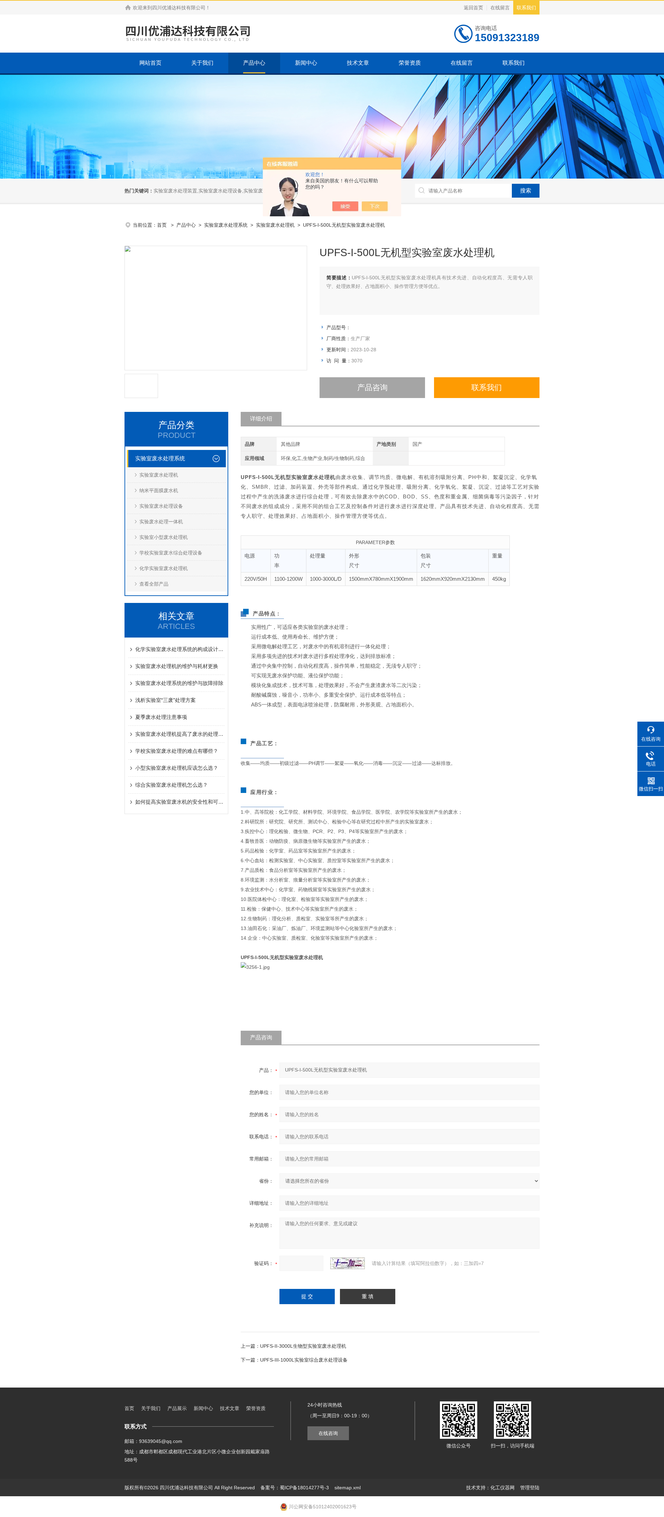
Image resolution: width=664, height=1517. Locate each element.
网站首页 (150, 63)
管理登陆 (530, 1487)
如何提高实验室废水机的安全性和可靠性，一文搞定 (179, 802)
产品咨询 (372, 387)
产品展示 (177, 1408)
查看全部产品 (153, 584)
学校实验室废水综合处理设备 (170, 553)
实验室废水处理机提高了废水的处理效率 (179, 734)
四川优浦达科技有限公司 (178, 7)
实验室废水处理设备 (161, 506)
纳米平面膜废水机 (158, 490)
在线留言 (500, 7)
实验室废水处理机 (275, 225)
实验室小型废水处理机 (163, 537)
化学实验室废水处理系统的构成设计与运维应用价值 (179, 649)
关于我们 (202, 63)
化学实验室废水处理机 (163, 568)
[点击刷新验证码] (347, 1263)
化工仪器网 (502, 1487)
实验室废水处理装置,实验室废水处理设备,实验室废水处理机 (218, 190)
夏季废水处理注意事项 (161, 717)
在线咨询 (328, 1433)
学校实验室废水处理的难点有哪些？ (176, 751)
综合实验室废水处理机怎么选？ (171, 785)
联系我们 (526, 7)
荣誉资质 (410, 63)
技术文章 (358, 63)
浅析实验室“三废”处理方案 (165, 700)
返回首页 (473, 7)
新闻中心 (306, 63)
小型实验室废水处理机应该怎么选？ (176, 768)
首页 (162, 225)
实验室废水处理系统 (226, 225)
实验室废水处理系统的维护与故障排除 (179, 683)
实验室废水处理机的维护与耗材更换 (176, 666)
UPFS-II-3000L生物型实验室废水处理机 (303, 1346)
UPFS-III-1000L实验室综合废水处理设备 (304, 1360)
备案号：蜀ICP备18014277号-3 (294, 1487)
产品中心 (254, 63)
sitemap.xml (347, 1487)
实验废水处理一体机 (161, 521)
